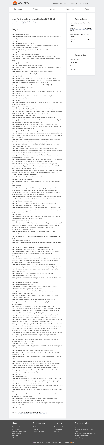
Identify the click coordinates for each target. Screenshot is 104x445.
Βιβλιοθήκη (15, 435)
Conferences (74, 66)
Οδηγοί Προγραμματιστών (19, 431)
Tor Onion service (38, 442)
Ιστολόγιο (52, 9)
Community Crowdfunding (59, 3)
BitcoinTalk (56, 431)
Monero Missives (75, 59)
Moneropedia (15, 429)
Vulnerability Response (75, 3)
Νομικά (48, 442)
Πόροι (87, 9)
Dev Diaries (21, 412)
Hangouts (35, 429)
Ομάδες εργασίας (37, 427)
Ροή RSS (74, 442)
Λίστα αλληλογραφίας (38, 431)
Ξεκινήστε (18, 9)
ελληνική (87, 3)
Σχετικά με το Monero (18, 427)
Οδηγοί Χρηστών (16, 433)
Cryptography (30, 412)
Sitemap (67, 442)
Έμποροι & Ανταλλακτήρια (60, 427)
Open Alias (77, 427)
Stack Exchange (58, 429)
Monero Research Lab (40, 412)
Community (73, 62)
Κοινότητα (70, 9)
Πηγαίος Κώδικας (56, 442)
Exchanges (73, 69)
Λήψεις (35, 9)
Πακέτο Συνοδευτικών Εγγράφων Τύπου (85, 433)
